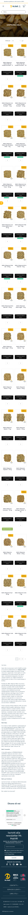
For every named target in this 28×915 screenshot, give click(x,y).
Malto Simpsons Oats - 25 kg (20, 634)
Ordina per (7, 40)
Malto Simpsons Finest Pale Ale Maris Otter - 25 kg (7, 185)
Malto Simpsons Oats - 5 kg (7, 634)
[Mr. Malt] (14, 6)
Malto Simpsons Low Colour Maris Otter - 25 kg (7, 225)
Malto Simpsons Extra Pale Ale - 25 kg (7, 306)
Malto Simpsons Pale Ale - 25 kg (7, 266)
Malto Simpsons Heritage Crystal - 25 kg (20, 509)
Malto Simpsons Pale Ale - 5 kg (20, 225)
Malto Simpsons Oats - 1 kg (20, 593)
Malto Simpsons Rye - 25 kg (7, 593)
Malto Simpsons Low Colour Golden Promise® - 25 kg (20, 103)
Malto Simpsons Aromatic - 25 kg (7, 509)
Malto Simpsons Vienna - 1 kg (20, 347)
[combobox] (13, 11)
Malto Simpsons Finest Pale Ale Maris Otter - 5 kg (20, 144)
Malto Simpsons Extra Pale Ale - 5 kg (20, 266)
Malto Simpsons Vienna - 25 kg (20, 387)
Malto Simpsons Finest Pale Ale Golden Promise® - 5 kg (7, 63)
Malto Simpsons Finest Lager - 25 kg (7, 347)
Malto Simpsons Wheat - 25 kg (20, 553)
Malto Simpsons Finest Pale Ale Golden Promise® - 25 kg (20, 63)
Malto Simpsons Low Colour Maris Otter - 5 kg (20, 185)
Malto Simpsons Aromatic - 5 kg (20, 469)
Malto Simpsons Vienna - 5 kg (7, 387)
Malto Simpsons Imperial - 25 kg (7, 469)
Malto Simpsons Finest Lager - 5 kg (21, 306)
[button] (19, 6)
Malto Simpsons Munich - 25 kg (20, 428)
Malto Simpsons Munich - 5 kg (7, 428)
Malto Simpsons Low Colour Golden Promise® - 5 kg (7, 103)
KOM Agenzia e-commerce (7, 911)
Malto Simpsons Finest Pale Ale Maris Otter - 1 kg (7, 144)
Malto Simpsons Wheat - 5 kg (7, 553)
